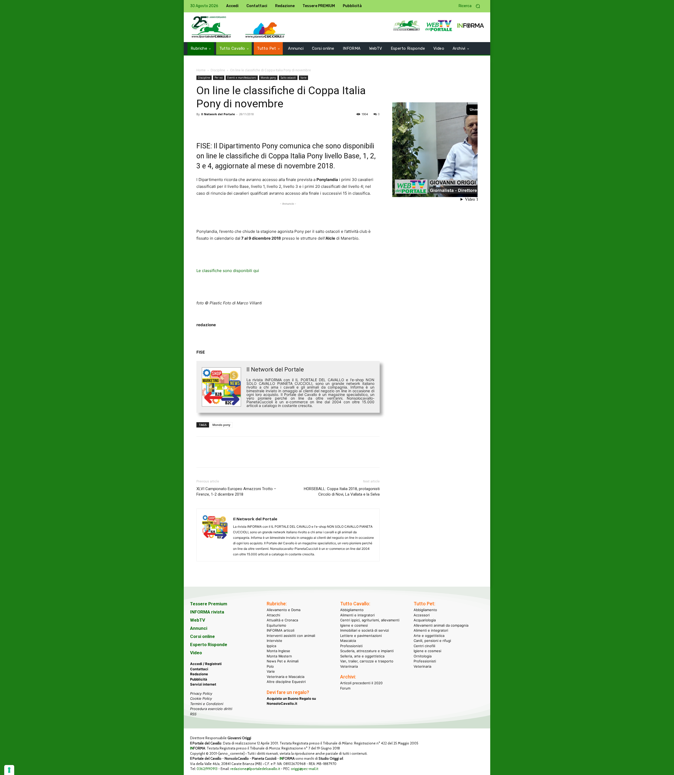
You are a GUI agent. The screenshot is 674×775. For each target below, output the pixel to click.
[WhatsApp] (238, 126)
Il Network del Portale (218, 114)
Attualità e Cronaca (282, 620)
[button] (471, 6)
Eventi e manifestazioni (241, 77)
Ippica (271, 646)
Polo (270, 666)
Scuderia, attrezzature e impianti (367, 651)
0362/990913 (207, 769)
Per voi (219, 77)
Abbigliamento (352, 610)
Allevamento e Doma (283, 610)
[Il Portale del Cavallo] (211, 27)
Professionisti (351, 646)
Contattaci (199, 669)
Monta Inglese (278, 651)
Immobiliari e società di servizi (364, 630)
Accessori (422, 615)
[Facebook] (201, 126)
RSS (193, 714)
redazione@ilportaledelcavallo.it (255, 769)
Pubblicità (198, 679)
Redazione (199, 674)
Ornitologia (423, 656)
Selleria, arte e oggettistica (362, 656)
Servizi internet (203, 684)
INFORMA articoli (280, 630)
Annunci (198, 628)
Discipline (218, 70)
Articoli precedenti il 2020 (361, 683)
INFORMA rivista (207, 612)
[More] (274, 126)
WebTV (197, 620)
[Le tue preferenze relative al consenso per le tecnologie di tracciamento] (9, 770)
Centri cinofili (424, 646)
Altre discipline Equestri (286, 682)
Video (196, 652)
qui (256, 270)
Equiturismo (276, 625)
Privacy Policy (201, 693)
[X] (214, 126)
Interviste (274, 640)
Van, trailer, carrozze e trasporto (366, 661)
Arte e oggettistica (429, 635)
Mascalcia (348, 640)
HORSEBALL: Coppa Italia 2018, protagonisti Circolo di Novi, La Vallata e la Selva (342, 491)
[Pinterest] (226, 126)
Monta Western (279, 656)
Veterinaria (349, 666)
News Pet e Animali (283, 661)
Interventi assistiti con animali (291, 635)
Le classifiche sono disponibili (224, 270)
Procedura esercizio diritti (211, 709)
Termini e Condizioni (206, 704)
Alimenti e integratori (357, 615)
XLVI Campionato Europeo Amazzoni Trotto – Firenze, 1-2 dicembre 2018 (236, 491)
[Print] (262, 126)
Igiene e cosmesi (354, 625)
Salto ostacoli (288, 77)
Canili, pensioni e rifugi (432, 640)
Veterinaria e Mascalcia (285, 677)
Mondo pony (268, 77)
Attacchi (273, 615)
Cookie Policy (201, 698)
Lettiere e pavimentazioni (361, 635)
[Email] (250, 126)
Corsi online (202, 636)
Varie (303, 77)
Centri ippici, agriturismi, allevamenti (369, 620)
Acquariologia (425, 620)
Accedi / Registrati (206, 664)
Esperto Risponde (208, 644)
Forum (345, 688)
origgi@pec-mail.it (304, 769)
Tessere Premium (208, 603)
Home (201, 70)
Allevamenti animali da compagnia (441, 625)
